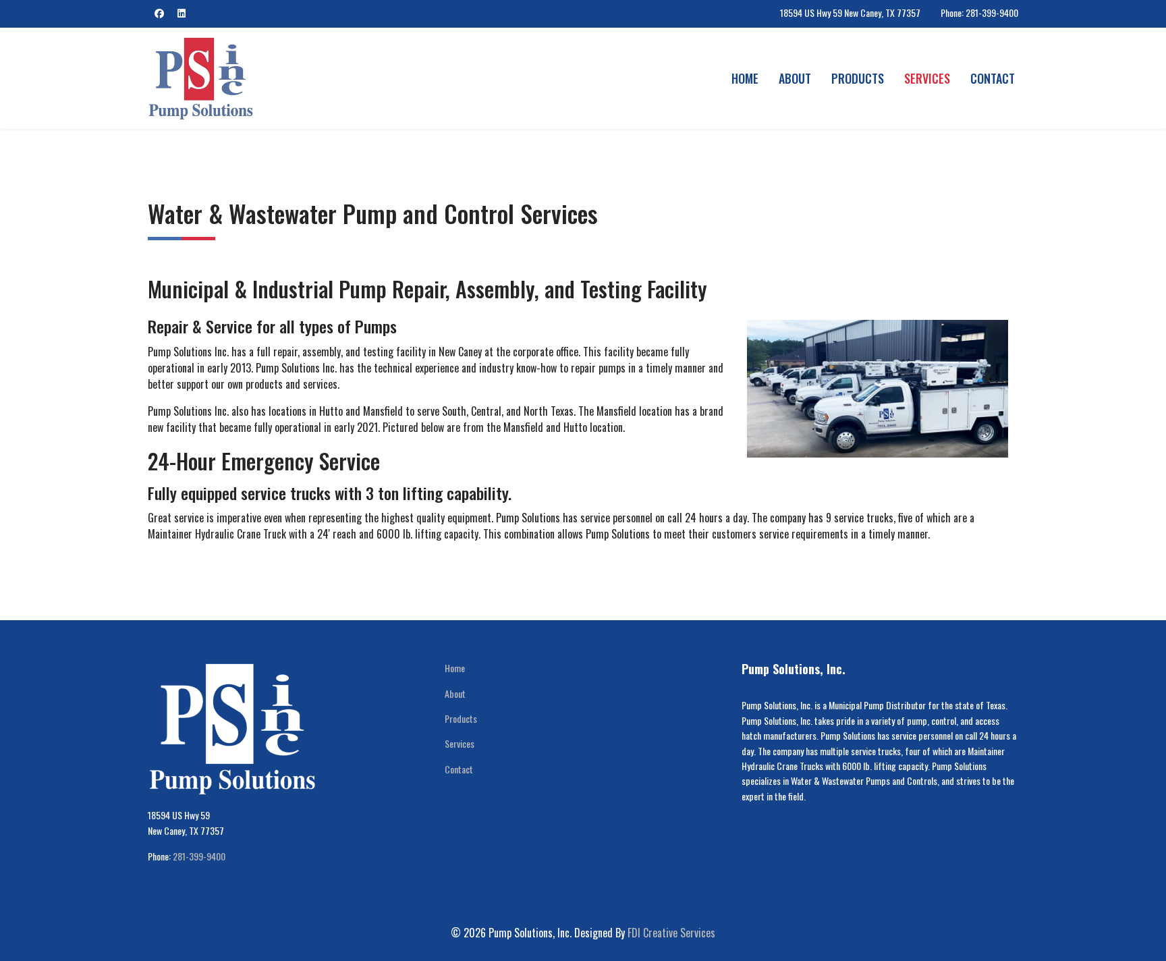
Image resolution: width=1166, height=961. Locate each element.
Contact (992, 78)
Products (857, 78)
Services (927, 78)
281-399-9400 (199, 856)
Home (744, 78)
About (795, 78)
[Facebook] (159, 12)
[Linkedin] (181, 12)
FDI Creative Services (671, 933)
